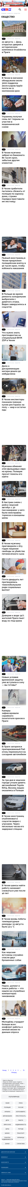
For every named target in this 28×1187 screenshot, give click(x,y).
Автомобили (7, 1116)
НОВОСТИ (10, 13)
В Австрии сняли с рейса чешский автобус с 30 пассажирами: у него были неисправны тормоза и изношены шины (13, 510)
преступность (21, 1116)
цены (7, 1129)
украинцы (20, 1137)
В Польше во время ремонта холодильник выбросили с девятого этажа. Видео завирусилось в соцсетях (14, 300)
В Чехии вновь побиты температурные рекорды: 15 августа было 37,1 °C (14, 923)
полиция (7, 1107)
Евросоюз (7, 1124)
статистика (21, 1144)
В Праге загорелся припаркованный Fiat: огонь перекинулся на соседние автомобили (14, 750)
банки (7, 1144)
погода (20, 1129)
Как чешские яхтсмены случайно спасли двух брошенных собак (12, 956)
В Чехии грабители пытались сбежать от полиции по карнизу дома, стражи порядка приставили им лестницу (13, 195)
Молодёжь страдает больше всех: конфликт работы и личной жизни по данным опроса (13, 1027)
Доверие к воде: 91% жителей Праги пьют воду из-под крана (13, 618)
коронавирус (20, 1111)
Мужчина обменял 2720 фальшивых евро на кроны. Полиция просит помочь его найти (14, 471)
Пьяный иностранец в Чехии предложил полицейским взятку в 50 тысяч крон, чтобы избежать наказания (14, 263)
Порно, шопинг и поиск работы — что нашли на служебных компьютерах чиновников (13, 991)
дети (7, 1120)
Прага (21, 1103)
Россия (20, 1107)
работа (20, 1120)
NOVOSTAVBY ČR (5, 1162)
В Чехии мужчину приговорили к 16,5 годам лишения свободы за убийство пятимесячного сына (13, 548)
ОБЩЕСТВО (17, 13)
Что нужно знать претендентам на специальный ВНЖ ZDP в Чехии (12, 336)
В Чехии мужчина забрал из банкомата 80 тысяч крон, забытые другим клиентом (13, 157)
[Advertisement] (14, 220)
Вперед (14, 1072)
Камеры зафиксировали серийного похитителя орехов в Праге (13, 715)
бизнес (7, 1133)
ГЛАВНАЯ (3, 13)
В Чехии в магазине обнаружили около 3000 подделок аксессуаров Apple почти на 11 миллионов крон (12, 84)
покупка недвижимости (7, 1138)
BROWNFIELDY (4, 1157)
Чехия (7, 1103)
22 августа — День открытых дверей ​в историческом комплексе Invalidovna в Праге (14, 47)
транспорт (20, 1133)
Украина (7, 1111)
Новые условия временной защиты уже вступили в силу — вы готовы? (13, 681)
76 (23, 1070)
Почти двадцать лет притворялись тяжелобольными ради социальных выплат (12, 584)
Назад (4, 1070)
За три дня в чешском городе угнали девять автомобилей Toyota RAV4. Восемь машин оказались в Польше (13, 785)
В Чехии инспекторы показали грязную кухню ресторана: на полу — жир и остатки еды (14, 404)
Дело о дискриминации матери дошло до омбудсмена (11, 370)
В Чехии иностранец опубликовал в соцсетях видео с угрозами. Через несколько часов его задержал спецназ (13, 822)
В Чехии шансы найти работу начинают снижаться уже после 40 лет (13, 889)
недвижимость (20, 1124)
